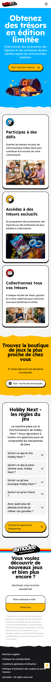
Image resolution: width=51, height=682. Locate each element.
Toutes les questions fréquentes (20, 527)
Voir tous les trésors (23, 67)
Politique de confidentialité (16, 659)
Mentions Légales (11, 654)
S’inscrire (25, 607)
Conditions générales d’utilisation (19, 664)
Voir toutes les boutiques (27, 383)
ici (27, 625)
